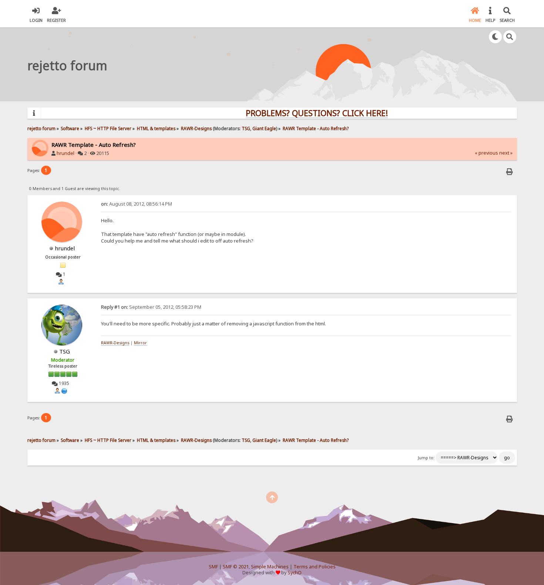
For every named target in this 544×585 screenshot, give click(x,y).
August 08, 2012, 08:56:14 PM (136, 204)
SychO (295, 572)
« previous (486, 153)
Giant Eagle (264, 128)
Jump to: (426, 457)
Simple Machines (270, 567)
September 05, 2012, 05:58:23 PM (151, 307)
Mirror (140, 342)
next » (506, 153)
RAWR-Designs (115, 342)
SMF (213, 567)
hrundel (65, 153)
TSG (246, 128)
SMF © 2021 (236, 567)
